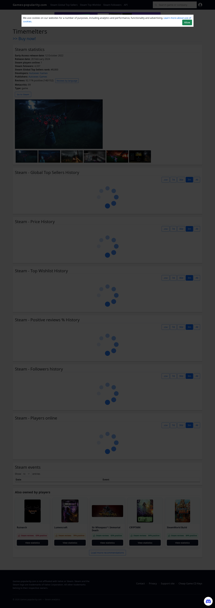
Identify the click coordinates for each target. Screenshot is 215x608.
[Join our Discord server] (208, 601)
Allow (187, 22)
